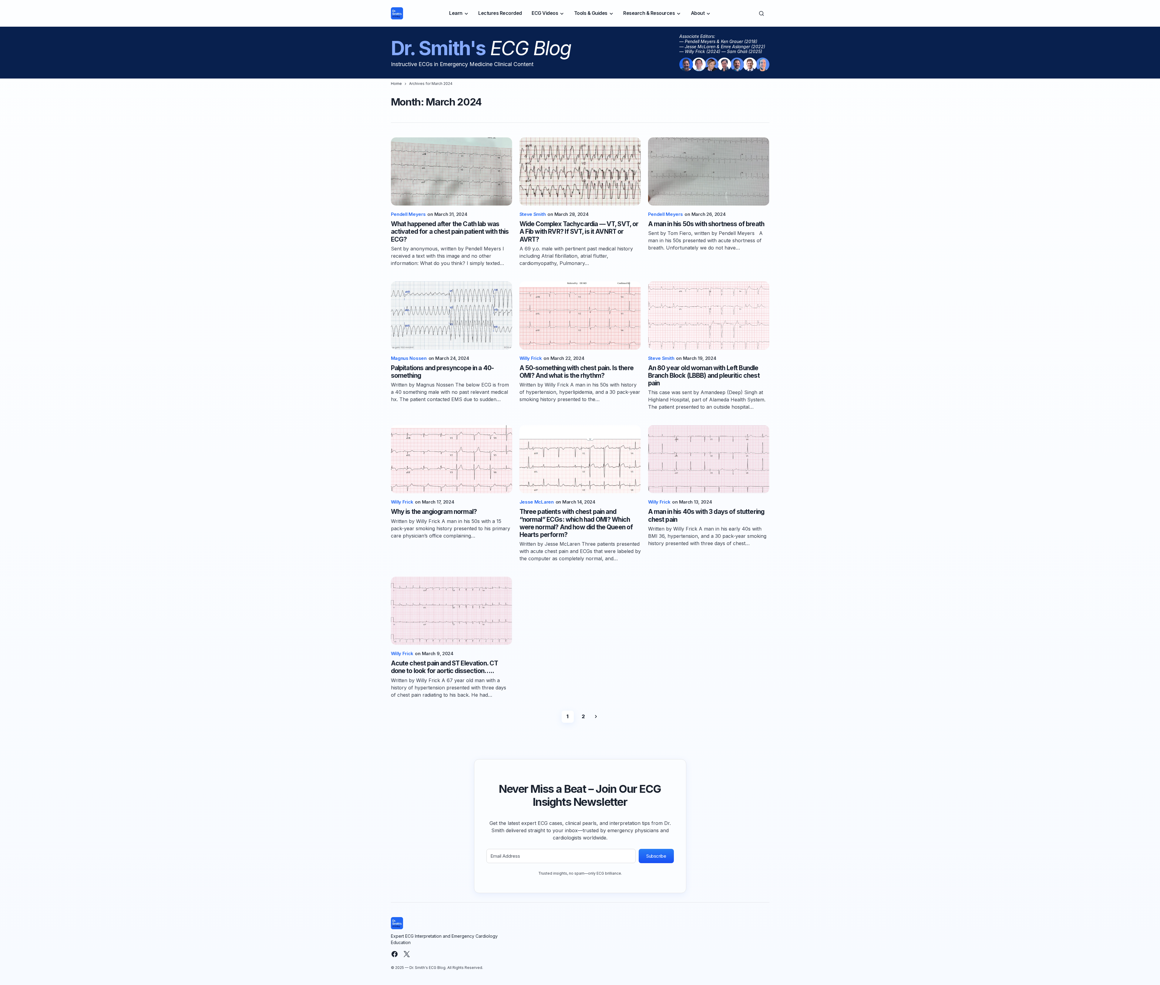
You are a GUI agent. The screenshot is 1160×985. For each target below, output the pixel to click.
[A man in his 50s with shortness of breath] (708, 171)
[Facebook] (394, 954)
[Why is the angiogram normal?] (451, 459)
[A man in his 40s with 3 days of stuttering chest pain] (708, 459)
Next (596, 717)
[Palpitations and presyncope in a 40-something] (451, 315)
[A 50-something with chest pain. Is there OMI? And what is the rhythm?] (580, 315)
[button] (761, 13)
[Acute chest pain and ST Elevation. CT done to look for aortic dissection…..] (451, 611)
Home (396, 83)
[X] (407, 954)
